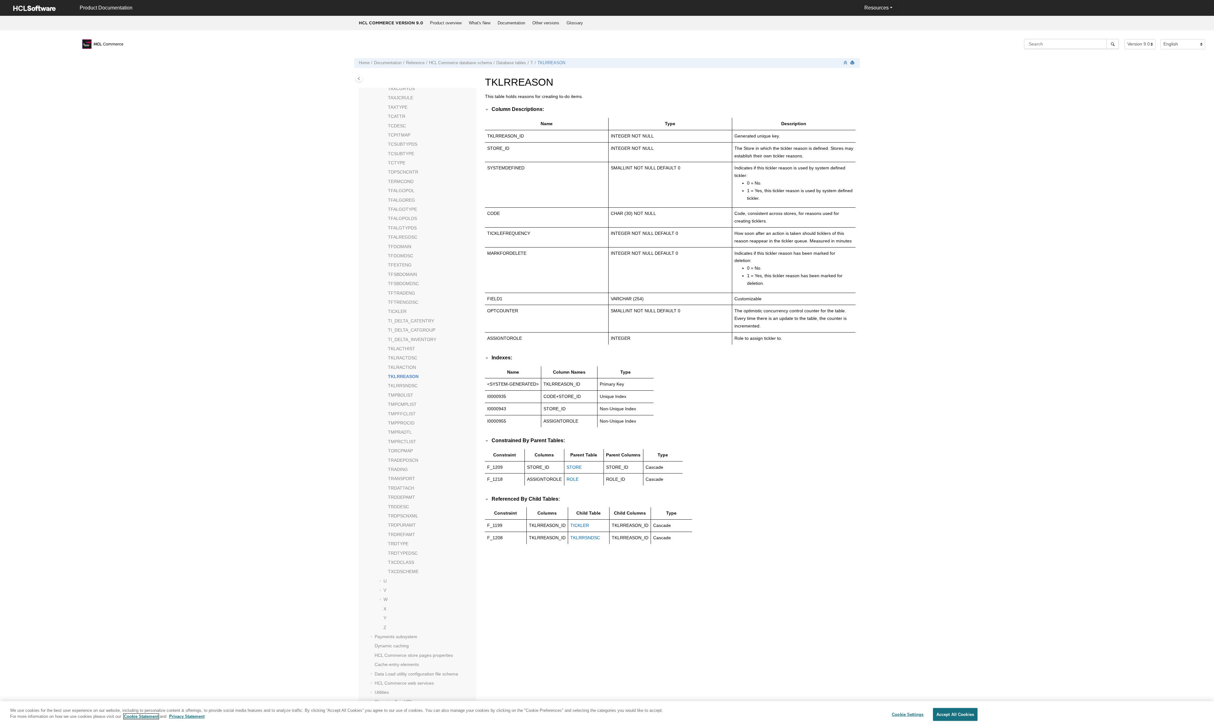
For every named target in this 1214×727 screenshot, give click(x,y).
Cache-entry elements (397, 664)
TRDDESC (398, 506)
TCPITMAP (399, 134)
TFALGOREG (401, 200)
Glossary (575, 23)
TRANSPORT (401, 478)
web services (404, 683)
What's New (479, 23)
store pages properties (414, 655)
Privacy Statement (187, 716)
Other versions (545, 23)
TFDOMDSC (400, 255)
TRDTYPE (398, 543)
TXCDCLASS (401, 562)
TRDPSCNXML (403, 515)
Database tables (511, 63)
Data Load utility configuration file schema (416, 673)
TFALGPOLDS (402, 218)
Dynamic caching (392, 645)
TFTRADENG (401, 293)
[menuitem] (445, 23)
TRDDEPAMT (401, 497)
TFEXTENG (400, 264)
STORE (574, 467)
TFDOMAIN (399, 246)
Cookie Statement (141, 716)
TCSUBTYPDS (402, 144)
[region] (607, 714)
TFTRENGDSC (403, 302)
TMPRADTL (400, 432)
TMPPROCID (401, 422)
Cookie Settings (907, 714)
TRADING (398, 469)
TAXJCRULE (400, 97)
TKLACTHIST (401, 348)
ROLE (573, 479)
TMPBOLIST (400, 395)
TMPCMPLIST (402, 404)
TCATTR (396, 116)
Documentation (511, 23)
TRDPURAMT (402, 525)
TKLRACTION (402, 367)
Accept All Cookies (955, 714)
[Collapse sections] (846, 63)
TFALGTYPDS (402, 227)
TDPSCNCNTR (403, 171)
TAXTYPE (398, 107)
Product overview (446, 23)
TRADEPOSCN (403, 460)
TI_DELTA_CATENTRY (411, 320)
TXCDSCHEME (403, 571)
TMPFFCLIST (402, 413)
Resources (876, 7)
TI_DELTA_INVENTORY (412, 339)
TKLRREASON (551, 63)
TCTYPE (396, 162)
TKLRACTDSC (402, 357)
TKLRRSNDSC (403, 385)
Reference (415, 63)
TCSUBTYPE (401, 153)
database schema (460, 63)
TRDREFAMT (401, 534)
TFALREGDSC (402, 237)
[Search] (1113, 44)
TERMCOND (401, 181)
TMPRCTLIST (402, 441)
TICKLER (397, 311)
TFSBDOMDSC (403, 283)
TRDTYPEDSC (403, 553)
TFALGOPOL (401, 190)
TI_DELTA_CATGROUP (411, 330)
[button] (385, 89)
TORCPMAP (400, 450)
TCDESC (397, 125)
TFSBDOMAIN (402, 274)
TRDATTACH (401, 488)
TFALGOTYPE (402, 209)
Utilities (382, 692)
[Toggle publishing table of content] (359, 78)
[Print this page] (853, 63)
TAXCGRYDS (401, 88)
